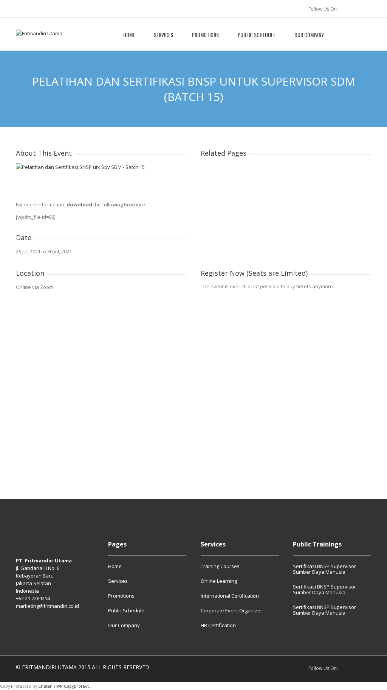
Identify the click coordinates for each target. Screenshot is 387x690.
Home (129, 35)
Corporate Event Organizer (231, 610)
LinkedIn (349, 8)
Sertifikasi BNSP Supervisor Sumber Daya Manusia (324, 569)
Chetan (45, 686)
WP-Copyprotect (72, 686)
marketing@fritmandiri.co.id (47, 606)
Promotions (205, 35)
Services (163, 35)
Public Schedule (257, 35)
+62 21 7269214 (33, 598)
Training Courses (220, 567)
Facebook (366, 8)
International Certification (230, 595)
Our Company (309, 35)
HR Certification (218, 625)
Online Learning (219, 581)
